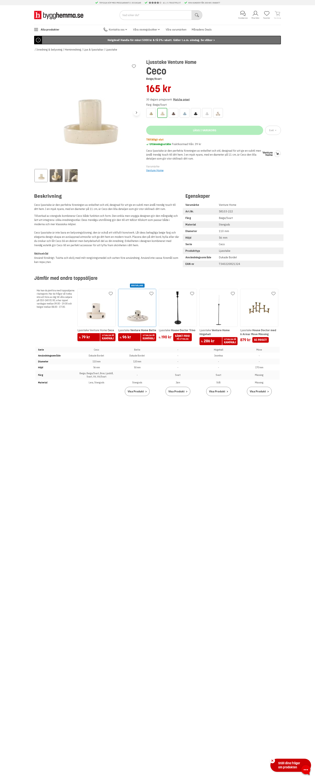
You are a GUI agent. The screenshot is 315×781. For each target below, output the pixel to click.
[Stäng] (272, 760)
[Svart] (196, 113)
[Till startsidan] (58, 15)
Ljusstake (111, 49)
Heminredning (73, 49)
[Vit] (207, 113)
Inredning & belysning (49, 49)
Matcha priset (181, 99)
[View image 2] (56, 175)
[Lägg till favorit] (133, 66)
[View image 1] (41, 175)
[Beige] (151, 113)
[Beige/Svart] (162, 113)
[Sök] (197, 15)
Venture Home (155, 170)
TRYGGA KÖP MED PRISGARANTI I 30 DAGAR (120, 2)
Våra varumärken (176, 29)
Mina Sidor (255, 18)
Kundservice (243, 18)
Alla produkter (50, 29)
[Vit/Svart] (218, 113)
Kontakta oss (117, 29)
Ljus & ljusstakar (93, 49)
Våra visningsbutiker (145, 29)
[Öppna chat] (305, 770)
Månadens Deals (202, 29)
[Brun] (173, 113)
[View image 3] (71, 175)
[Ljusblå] (184, 113)
